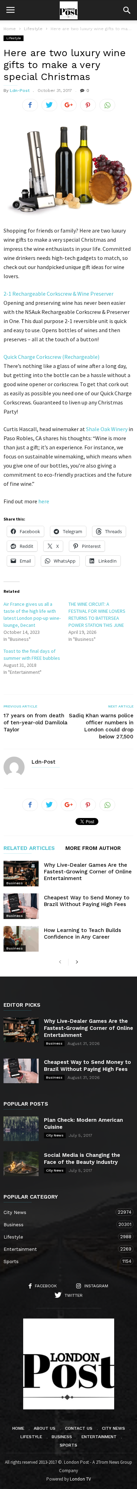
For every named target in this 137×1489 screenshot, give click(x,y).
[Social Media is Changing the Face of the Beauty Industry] (21, 1164)
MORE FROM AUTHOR (93, 848)
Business (14, 883)
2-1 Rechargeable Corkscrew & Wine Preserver (58, 293)
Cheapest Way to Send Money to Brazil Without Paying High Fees (86, 900)
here (43, 501)
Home (10, 28)
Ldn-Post (20, 90)
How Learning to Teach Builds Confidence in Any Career (82, 933)
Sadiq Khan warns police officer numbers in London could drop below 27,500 (101, 726)
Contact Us (78, 1428)
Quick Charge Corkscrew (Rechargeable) (51, 356)
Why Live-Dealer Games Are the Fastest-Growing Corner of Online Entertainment (88, 871)
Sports (61, 1261)
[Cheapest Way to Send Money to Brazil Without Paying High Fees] (21, 906)
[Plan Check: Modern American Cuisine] (21, 1128)
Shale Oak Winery (107, 428)
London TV (80, 1479)
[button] (127, 10)
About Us (45, 1428)
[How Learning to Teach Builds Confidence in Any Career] (21, 939)
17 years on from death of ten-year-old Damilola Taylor (35, 722)
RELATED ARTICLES (29, 848)
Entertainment (61, 1249)
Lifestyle (13, 38)
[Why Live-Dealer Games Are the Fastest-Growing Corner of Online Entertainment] (21, 873)
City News (55, 1135)
